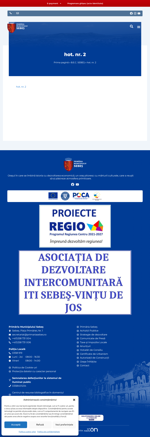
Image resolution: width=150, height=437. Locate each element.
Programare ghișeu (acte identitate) (85, 3)
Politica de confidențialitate (48, 432)
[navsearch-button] (131, 26)
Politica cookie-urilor (27, 432)
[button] (74, 399)
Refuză (40, 424)
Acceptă (15, 424)
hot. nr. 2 (21, 86)
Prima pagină (61, 62)
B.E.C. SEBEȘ (78, 62)
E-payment (52, 3)
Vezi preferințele (64, 424)
